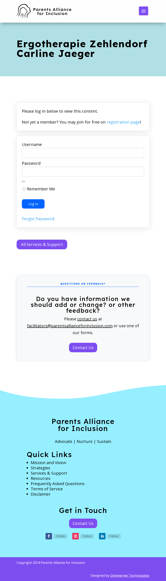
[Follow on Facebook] (49, 536)
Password (31, 163)
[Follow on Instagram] (75, 536)
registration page (123, 122)
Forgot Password (38, 218)
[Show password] (23, 181)
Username (32, 144)
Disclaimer (41, 494)
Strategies (40, 468)
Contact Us (83, 347)
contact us (87, 319)
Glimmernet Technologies (129, 575)
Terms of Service (47, 489)
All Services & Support (42, 244)
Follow (60, 536)
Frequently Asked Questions (58, 483)
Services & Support (49, 473)
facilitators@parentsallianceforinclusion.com (70, 325)
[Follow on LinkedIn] (102, 536)
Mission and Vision (48, 462)
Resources (40, 478)
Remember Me (40, 189)
